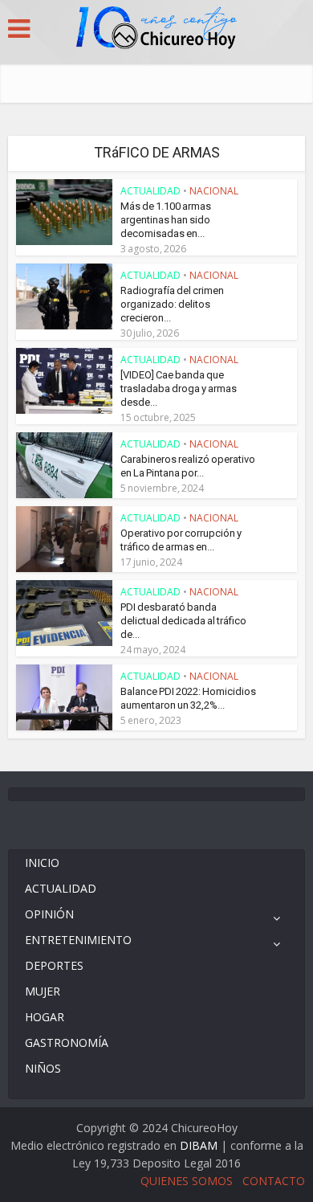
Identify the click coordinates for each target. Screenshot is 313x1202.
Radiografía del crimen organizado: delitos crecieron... (172, 304)
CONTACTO (273, 1180)
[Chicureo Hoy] (156, 29)
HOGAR (44, 1016)
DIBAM (198, 1145)
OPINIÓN (49, 914)
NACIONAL (213, 191)
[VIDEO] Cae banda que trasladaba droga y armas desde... (178, 388)
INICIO (42, 862)
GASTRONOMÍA (66, 1042)
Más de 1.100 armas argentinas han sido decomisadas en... (165, 219)
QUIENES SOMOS (186, 1180)
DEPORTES (54, 965)
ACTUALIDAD (150, 191)
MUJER (42, 991)
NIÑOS (43, 1068)
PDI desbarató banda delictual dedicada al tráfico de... (183, 620)
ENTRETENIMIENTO (78, 939)
